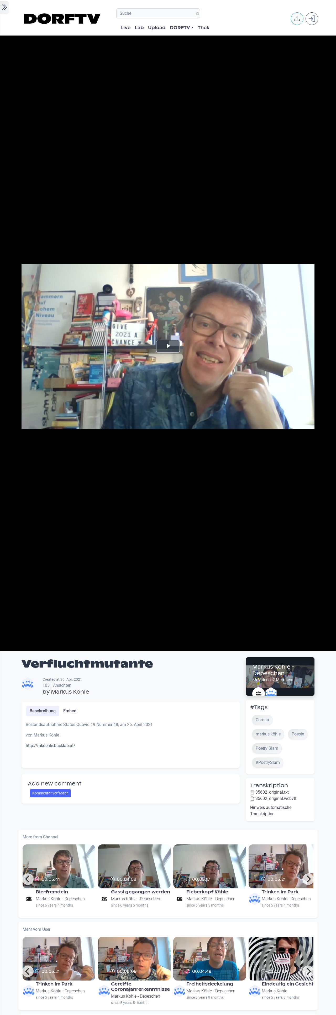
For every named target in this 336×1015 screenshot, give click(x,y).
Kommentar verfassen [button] (50, 793)
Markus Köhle (70, 691)
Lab (139, 28)
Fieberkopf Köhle (207, 892)
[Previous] (28, 879)
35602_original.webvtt (275, 798)
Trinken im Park (280, 892)
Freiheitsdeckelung (209, 984)
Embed (69, 710)
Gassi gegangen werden (140, 892)
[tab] (42, 711)
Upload (157, 28)
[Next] (308, 879)
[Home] (63, 18)
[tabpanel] (130, 743)
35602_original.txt (272, 792)
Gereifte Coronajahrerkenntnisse (140, 986)
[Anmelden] (312, 18)
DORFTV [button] (180, 28)
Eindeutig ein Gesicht (288, 984)
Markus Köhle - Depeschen (273, 670)
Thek (203, 28)
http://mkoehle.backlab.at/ (50, 745)
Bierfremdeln (52, 892)
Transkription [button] (269, 785)
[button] (297, 18)
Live (125, 28)
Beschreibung (43, 710)
